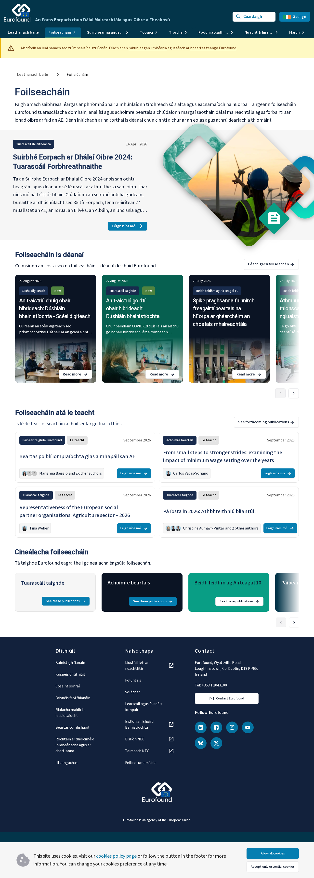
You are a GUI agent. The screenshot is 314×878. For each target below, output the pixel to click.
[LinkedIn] (201, 727)
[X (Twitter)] (216, 743)
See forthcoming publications (263, 422)
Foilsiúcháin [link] (77, 74)
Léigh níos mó (129, 227)
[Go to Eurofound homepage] (17, 13)
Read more (77, 375)
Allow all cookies (273, 853)
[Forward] (293, 393)
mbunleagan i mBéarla (148, 48)
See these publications (63, 601)
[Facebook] (216, 727)
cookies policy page (116, 856)
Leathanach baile (23, 32)
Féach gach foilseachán (268, 264)
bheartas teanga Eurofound (213, 48)
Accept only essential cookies (273, 866)
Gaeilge (299, 16)
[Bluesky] (201, 743)
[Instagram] (232, 727)
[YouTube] (248, 727)
